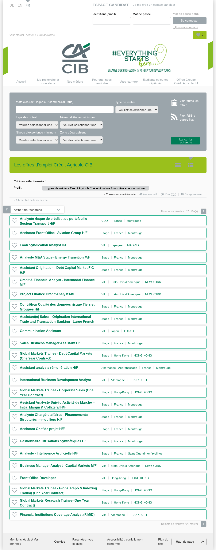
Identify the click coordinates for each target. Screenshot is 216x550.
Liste (191, 165)
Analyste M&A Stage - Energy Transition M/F (55, 257)
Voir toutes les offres (189, 103)
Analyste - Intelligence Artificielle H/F (49, 453)
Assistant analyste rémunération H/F (49, 367)
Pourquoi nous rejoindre (102, 81)
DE (11, 5)
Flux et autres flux (188, 117)
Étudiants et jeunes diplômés (155, 81)
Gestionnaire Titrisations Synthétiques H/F (54, 441)
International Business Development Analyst (55, 380)
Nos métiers (75, 81)
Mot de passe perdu (186, 13)
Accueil (30, 35)
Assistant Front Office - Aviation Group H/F (54, 233)
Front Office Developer (38, 478)
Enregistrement (193, 194)
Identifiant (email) (104, 14)
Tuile (178, 165)
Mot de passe (142, 14)
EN (20, 5)
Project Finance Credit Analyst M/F (47, 294)
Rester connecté (187, 27)
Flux (170, 194)
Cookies (59, 541)
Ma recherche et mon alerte (48, 81)
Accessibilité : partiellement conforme (125, 541)
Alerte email (150, 194)
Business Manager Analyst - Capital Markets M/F (58, 465)
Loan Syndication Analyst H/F (43, 245)
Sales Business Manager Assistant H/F (51, 343)
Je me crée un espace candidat (154, 4)
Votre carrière (129, 81)
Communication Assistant (40, 331)
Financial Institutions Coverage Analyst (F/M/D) (57, 514)
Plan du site (163, 541)
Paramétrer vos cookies (82, 541)
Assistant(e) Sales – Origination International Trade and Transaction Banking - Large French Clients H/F (57, 321)
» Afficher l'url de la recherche (31, 200)
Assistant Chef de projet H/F (42, 429)
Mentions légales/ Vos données (24, 541)
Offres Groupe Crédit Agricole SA (186, 81)
